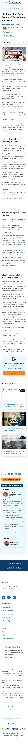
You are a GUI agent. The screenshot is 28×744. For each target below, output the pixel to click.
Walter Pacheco (11, 29)
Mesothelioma (6, 607)
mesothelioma (18, 245)
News (3, 632)
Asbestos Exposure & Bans (10, 24)
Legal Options (6, 617)
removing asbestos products (10, 203)
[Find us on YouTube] (14, 597)
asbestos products (8, 166)
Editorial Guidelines (8, 639)
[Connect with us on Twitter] (9, 597)
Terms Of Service (7, 710)
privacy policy (13, 679)
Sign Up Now (8, 657)
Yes (11, 567)
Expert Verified (9, 32)
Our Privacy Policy (7, 706)
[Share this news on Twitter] (12, 474)
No (18, 567)
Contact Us (5, 628)
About (3, 625)
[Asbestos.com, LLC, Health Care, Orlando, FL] (14, 729)
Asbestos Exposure (8, 621)
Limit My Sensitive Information (11, 718)
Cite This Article (9, 35)
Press (3, 635)
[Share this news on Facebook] (9, 474)
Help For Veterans (7, 614)
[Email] (16, 474)
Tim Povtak (15, 27)
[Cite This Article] (19, 474)
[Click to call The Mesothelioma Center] (25, 2)
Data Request (6, 714)
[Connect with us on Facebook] (3, 597)
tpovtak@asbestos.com (14, 497)
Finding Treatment (7, 611)
